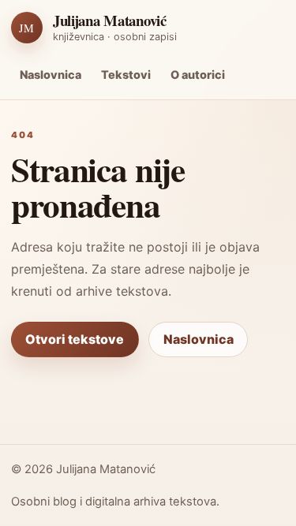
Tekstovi (126, 74)
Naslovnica (50, 74)
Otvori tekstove (74, 339)
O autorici (197, 74)
